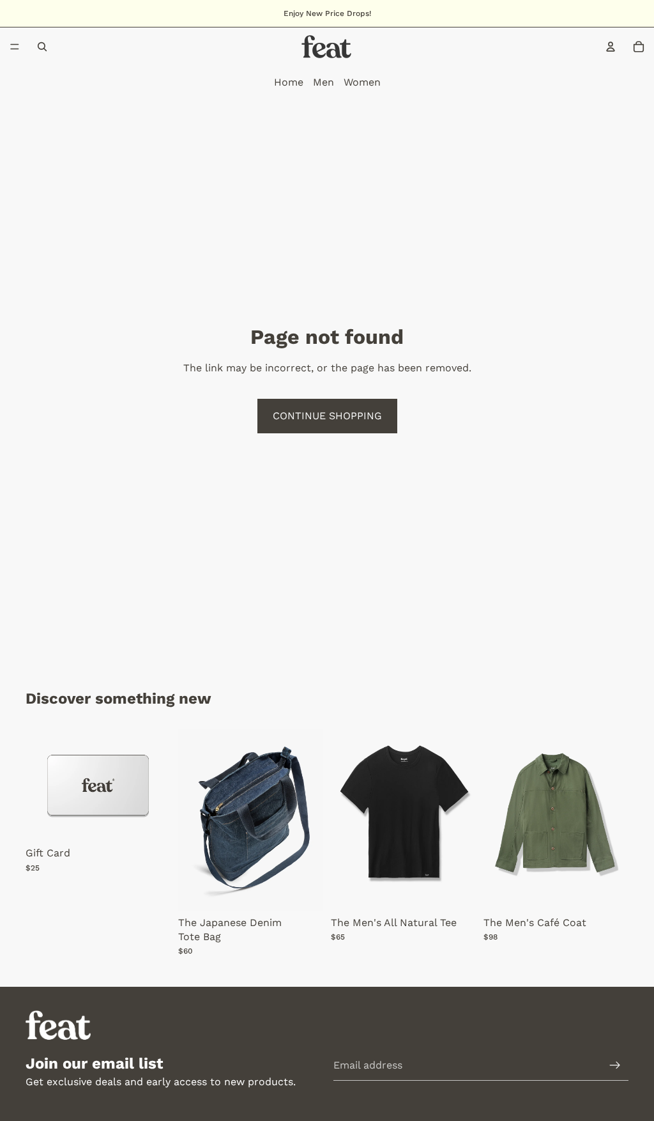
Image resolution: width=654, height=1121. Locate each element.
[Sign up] (615, 1065)
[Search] (42, 47)
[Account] (611, 47)
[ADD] (303, 890)
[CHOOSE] (150, 821)
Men (323, 82)
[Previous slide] (345, 820)
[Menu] (14, 46)
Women (362, 82)
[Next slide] (462, 820)
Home (288, 82)
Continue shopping (327, 416)
